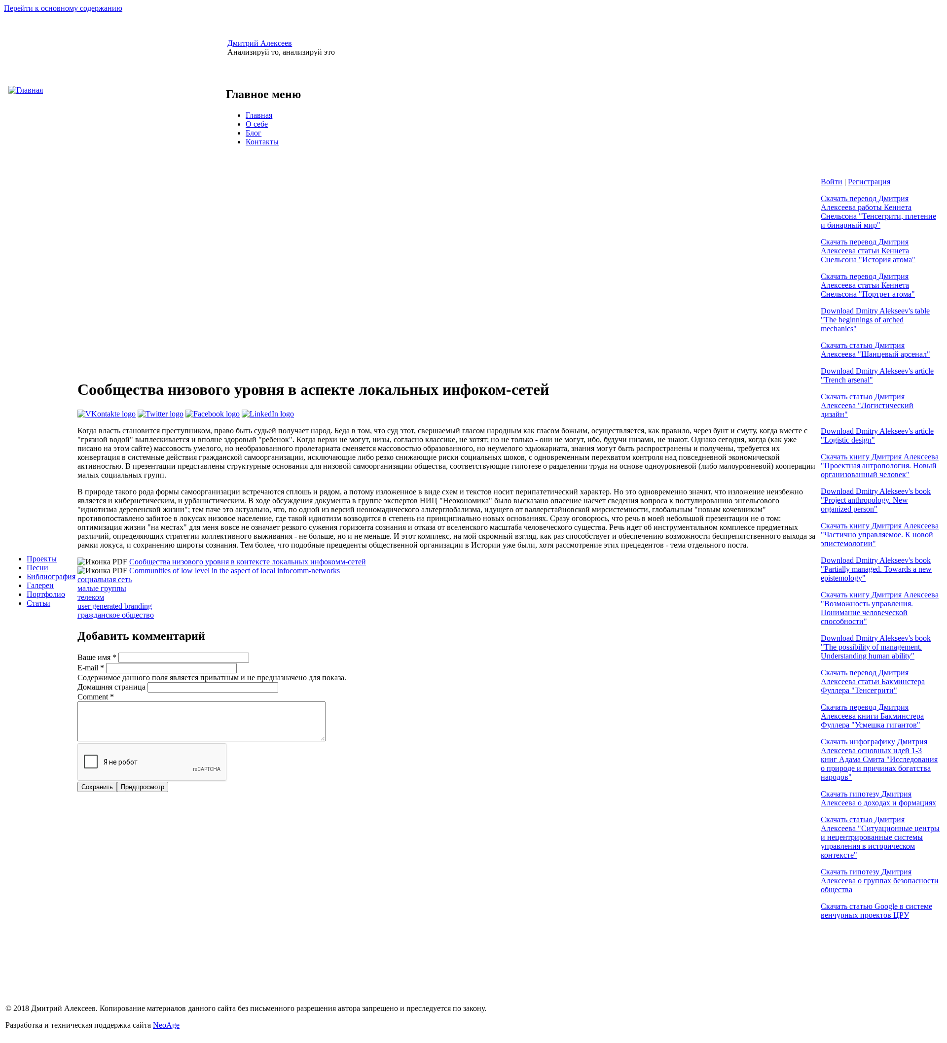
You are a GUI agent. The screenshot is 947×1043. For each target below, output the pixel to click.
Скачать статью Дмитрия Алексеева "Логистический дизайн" (867, 405)
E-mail (90, 667)
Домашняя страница (112, 687)
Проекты (42, 559)
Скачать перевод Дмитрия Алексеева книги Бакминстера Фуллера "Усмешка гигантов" (872, 716)
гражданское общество (115, 615)
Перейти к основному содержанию (63, 8)
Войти (831, 181)
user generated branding (114, 606)
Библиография (51, 576)
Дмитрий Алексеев (259, 43)
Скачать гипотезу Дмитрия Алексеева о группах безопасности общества (880, 881)
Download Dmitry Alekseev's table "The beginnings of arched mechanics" (875, 320)
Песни (37, 567)
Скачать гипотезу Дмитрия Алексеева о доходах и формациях (878, 798)
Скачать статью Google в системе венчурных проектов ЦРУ (876, 910)
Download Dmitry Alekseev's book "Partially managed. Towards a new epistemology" (876, 569)
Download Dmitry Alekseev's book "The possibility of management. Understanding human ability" (876, 647)
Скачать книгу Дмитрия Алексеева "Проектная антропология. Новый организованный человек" (880, 465)
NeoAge (166, 1025)
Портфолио (46, 594)
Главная (259, 115)
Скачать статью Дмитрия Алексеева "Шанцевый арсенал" (875, 349)
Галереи (40, 585)
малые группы (101, 588)
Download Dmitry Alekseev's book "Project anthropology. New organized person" (876, 500)
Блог (253, 133)
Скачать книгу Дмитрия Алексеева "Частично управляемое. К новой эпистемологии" (880, 535)
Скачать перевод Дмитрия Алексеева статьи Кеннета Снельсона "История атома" (868, 251)
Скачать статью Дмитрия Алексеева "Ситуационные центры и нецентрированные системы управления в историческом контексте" (880, 837)
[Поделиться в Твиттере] (160, 414)
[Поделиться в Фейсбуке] (212, 414)
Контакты (262, 142)
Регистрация (869, 181)
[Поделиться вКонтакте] (106, 414)
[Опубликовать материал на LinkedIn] (268, 414)
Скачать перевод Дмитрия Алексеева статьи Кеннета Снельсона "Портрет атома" (868, 285)
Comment (95, 697)
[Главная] (25, 90)
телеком (90, 597)
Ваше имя (96, 657)
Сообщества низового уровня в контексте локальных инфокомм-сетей (247, 561)
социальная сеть (104, 579)
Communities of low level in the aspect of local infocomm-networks (234, 570)
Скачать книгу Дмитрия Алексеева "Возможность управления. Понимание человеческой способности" (880, 608)
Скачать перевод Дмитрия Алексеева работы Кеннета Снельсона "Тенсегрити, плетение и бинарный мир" (878, 211)
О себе (257, 124)
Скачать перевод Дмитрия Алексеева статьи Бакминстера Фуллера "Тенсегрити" (873, 681)
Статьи (38, 603)
